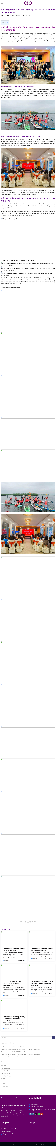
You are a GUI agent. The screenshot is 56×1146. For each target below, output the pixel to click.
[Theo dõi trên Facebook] (30, 1114)
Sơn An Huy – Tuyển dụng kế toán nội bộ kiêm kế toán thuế (15, 1046)
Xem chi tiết (20, 960)
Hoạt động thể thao (5, 1073)
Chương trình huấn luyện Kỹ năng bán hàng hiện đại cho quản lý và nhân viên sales (20, 1049)
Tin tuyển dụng (4, 1086)
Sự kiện (3, 1078)
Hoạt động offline (27, 15)
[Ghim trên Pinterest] (32, 922)
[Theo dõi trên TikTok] (36, 1114)
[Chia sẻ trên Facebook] (24, 922)
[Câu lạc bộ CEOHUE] (28, 3)
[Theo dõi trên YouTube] (41, 1114)
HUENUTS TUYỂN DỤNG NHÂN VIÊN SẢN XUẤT (12, 1057)
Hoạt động (3, 1065)
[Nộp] (53, 1037)
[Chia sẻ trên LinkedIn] (35, 922)
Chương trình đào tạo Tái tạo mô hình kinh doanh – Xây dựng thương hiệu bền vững (20, 1054)
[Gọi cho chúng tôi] (38, 1114)
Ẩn (7, 22)
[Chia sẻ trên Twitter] (26, 922)
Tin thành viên (4, 1081)
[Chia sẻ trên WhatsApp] (21, 922)
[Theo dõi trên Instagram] (33, 1114)
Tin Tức (3, 1083)
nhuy (20, 15)
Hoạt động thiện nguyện (6, 1075)
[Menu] (2, 3)
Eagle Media (15, 1144)
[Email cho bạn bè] (29, 922)
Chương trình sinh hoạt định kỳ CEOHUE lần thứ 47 (13, 1051)
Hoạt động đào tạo (5, 1068)
